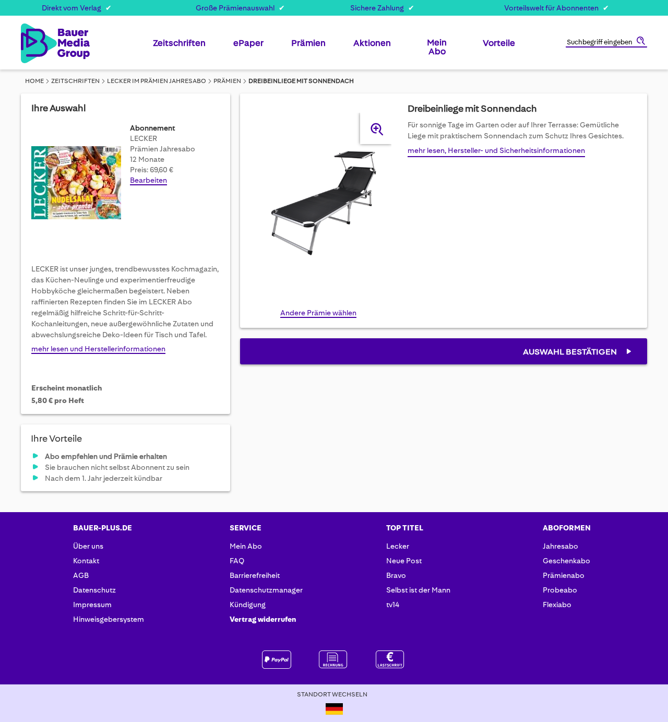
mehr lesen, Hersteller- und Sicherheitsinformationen (496, 150)
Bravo (396, 575)
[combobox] (606, 43)
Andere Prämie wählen (318, 313)
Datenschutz (94, 590)
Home (34, 81)
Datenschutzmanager (266, 590)
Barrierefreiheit (255, 575)
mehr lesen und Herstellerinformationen (98, 349)
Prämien (227, 81)
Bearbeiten (148, 180)
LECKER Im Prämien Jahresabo (156, 81)
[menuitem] (179, 47)
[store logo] (38, 43)
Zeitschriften (75, 81)
